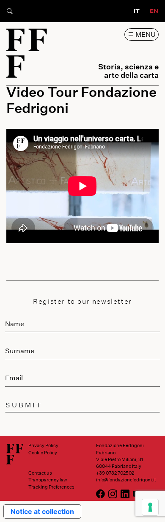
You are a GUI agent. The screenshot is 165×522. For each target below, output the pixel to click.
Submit (24, 404)
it (137, 11)
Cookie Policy (42, 452)
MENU (145, 34)
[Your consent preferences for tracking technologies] (150, 507)
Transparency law (47, 479)
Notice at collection (42, 511)
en (154, 11)
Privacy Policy (43, 445)
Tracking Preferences (51, 487)
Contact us (40, 473)
